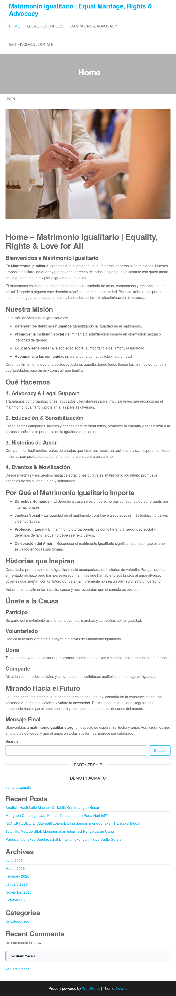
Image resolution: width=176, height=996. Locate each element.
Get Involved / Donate (31, 44)
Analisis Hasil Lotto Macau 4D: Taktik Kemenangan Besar (52, 807)
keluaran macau (19, 968)
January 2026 (17, 884)
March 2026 (15, 868)
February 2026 (17, 876)
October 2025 (17, 900)
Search (12, 741)
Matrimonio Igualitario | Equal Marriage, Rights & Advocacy (80, 9)
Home (14, 26)
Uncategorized (17, 921)
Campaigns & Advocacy (93, 26)
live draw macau (22, 956)
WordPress (91, 988)
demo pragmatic (19, 787)
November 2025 (19, 892)
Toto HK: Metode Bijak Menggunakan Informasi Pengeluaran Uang (60, 831)
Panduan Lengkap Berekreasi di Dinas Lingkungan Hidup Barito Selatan (65, 839)
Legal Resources (45, 26)
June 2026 (14, 860)
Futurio (121, 988)
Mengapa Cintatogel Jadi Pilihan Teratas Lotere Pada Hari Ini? (56, 815)
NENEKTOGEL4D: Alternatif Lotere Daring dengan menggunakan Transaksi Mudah (73, 823)
